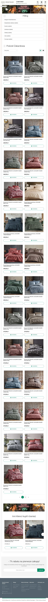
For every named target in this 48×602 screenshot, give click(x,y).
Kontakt (39, 586)
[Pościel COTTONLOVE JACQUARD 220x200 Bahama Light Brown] (34, 317)
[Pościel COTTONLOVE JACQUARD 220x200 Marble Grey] (13, 443)
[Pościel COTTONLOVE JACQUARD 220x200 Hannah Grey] (13, 411)
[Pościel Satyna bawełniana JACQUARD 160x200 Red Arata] (13, 254)
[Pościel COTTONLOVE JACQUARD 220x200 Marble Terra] (34, 443)
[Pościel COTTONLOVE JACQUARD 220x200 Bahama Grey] (13, 317)
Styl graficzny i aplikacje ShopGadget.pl (28, 600)
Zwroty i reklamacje (25, 584)
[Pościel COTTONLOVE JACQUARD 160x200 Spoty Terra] (13, 191)
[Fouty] (24, 9)
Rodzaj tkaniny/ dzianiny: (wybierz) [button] (11, 22)
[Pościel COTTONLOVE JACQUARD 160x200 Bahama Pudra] (13, 97)
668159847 (5, 591)
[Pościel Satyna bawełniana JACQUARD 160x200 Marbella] (13, 223)
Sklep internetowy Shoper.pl (41, 600)
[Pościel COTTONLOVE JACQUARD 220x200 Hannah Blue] (13, 380)
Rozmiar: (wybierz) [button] (8, 26)
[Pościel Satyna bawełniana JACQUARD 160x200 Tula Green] (13, 286)
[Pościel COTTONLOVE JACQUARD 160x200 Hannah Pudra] (34, 160)
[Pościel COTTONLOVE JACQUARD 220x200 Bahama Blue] (34, 286)
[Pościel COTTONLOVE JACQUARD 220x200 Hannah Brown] (34, 380)
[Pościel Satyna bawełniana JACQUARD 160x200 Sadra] (34, 254)
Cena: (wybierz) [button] (7, 35)
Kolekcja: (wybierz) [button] (8, 32)
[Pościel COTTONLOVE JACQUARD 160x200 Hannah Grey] (13, 160)
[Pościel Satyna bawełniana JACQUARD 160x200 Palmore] (34, 223)
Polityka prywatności (25, 589)
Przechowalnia (32, 588)
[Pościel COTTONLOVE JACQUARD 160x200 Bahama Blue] (13, 65)
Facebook (40, 588)
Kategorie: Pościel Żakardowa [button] (10, 19)
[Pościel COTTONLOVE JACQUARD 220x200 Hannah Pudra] (34, 411)
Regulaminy (23, 590)
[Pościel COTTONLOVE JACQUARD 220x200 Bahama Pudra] (13, 348)
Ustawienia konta (33, 586)
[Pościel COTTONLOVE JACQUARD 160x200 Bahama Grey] (34, 65)
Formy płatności (16, 584)
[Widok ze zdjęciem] (40, 50)
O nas (39, 584)
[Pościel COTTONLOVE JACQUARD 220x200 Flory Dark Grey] (34, 348)
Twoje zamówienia (33, 584)
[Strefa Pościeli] (7, 2)
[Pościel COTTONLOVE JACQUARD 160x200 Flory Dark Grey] (13, 128)
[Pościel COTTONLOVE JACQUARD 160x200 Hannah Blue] (34, 128)
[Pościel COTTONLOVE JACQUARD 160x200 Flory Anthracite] (34, 97)
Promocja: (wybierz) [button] (8, 39)
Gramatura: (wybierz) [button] (8, 29)
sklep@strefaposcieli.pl (6, 593)
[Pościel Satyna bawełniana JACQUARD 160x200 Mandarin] (34, 191)
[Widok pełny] (43, 50)
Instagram (40, 589)
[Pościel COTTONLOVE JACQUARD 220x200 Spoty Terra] (13, 474)
